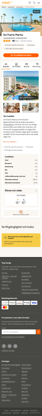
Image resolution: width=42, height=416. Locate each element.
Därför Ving (5, 288)
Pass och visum (27, 283)
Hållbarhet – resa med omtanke (9, 277)
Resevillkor (25, 279)
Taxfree (4, 371)
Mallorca (24, 378)
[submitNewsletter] (38, 331)
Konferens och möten (9, 375)
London (24, 375)
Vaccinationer (26, 286)
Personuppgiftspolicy (15, 410)
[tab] (6, 65)
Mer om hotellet (9, 142)
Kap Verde (25, 401)
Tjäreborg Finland (6, 412)
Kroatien (24, 398)
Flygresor (25, 371)
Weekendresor (27, 368)
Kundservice (26, 273)
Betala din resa (7, 391)
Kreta (23, 381)
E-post (4, 328)
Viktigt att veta (26, 276)
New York (25, 391)
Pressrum (5, 285)
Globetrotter (16, 412)
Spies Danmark (34, 410)
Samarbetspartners (8, 381)
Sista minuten (26, 365)
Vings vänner (6, 400)
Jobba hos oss (7, 281)
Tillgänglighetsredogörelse (31, 293)
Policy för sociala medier (30, 289)
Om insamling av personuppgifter (13, 337)
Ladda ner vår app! (8, 350)
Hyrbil (4, 385)
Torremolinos (8, 124)
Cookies (6, 410)
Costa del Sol (21, 37)
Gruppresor (6, 378)
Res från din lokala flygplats (11, 365)
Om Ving (4, 273)
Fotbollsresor (6, 388)
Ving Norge (25, 410)
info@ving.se (24, 412)
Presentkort (6, 368)
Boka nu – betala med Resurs (9, 396)
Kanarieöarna (26, 385)
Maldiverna (25, 395)
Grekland (25, 388)
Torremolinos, (9, 37)
